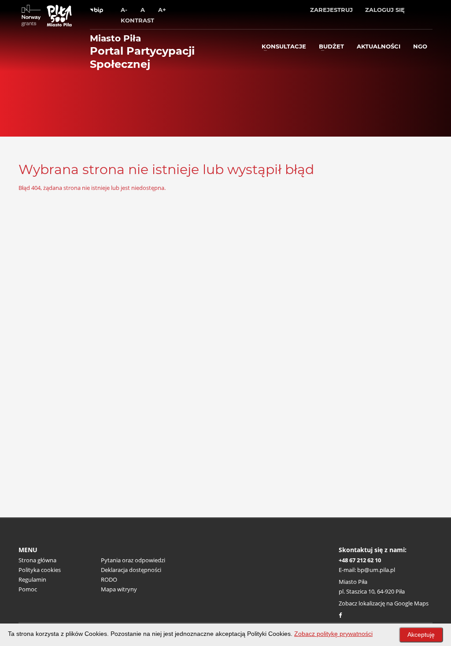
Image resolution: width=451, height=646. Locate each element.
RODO (109, 579)
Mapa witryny (119, 589)
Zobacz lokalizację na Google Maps (384, 603)
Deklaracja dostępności (131, 570)
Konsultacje (284, 46)
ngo (420, 46)
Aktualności (378, 46)
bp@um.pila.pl (376, 570)
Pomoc (27, 589)
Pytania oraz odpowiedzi (133, 560)
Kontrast (137, 20)
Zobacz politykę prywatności (333, 633)
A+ (162, 9)
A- (124, 9)
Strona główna (37, 560)
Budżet (331, 46)
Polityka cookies (39, 570)
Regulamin (32, 579)
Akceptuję (421, 634)
